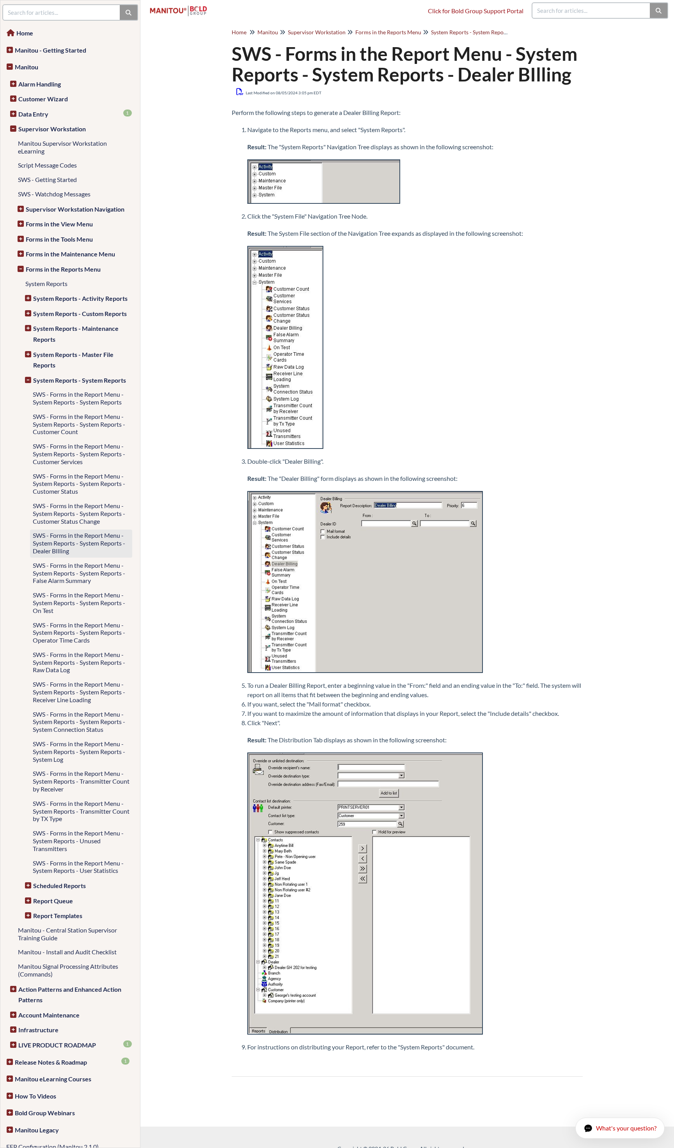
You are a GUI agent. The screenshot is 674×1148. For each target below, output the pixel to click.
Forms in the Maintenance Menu (70, 254)
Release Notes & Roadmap (71, 1062)
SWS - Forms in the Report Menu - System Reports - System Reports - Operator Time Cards (79, 632)
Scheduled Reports (59, 885)
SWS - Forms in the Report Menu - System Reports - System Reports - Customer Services (79, 453)
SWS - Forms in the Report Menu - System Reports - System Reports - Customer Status (79, 483)
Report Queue (53, 900)
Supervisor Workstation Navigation (75, 209)
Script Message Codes (47, 165)
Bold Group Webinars (45, 1112)
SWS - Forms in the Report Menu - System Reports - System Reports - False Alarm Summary (79, 573)
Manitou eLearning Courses (53, 1079)
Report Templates (57, 915)
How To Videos (35, 1096)
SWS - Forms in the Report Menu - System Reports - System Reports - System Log (79, 751)
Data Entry (73, 114)
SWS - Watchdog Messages (54, 194)
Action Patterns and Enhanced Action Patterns (69, 995)
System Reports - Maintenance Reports (76, 334)
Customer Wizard (43, 98)
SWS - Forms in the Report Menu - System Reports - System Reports (78, 398)
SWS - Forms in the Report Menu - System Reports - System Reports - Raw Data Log (79, 662)
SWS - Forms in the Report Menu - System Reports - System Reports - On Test (79, 602)
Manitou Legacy (37, 1130)
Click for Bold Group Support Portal (475, 10)
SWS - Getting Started (47, 179)
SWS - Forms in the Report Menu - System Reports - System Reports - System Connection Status (79, 721)
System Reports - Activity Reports (80, 298)
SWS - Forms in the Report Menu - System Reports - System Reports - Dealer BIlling (79, 543)
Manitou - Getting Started (50, 50)
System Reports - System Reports (79, 380)
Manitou (26, 67)
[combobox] (591, 10)
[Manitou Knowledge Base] (181, 7)
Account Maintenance (49, 1015)
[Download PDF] (240, 91)
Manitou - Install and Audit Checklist (67, 951)
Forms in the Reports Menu (63, 269)
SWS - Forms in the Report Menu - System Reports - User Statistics (78, 866)
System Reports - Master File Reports (73, 360)
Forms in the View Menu (59, 224)
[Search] (659, 10)
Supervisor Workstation (52, 128)
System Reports (46, 283)
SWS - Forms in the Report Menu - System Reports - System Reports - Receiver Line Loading (79, 691)
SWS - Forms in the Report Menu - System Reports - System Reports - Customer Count (79, 424)
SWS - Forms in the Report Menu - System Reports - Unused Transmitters (78, 840)
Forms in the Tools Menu (59, 239)
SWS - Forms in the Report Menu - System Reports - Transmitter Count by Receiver (81, 781)
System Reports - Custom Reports (80, 313)
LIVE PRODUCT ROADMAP (73, 1045)
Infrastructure (38, 1029)
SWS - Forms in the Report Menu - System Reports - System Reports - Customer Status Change (79, 513)
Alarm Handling (39, 84)
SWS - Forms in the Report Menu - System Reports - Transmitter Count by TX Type (81, 811)
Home (24, 33)
